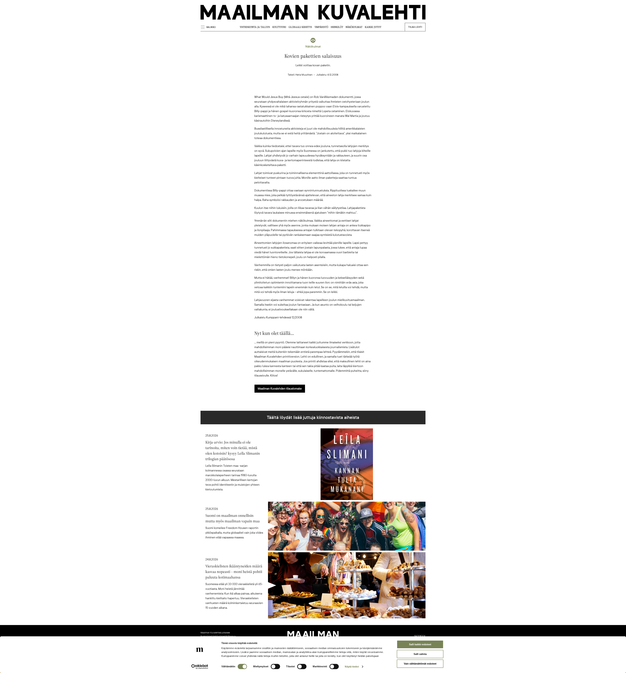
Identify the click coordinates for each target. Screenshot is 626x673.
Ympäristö (321, 27)
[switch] (275, 666)
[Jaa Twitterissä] (297, 89)
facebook (419, 635)
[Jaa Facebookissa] (318, 89)
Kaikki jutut (373, 27)
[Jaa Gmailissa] (308, 89)
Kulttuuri (279, 27)
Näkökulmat (354, 27)
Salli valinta (420, 654)
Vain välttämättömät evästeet (420, 663)
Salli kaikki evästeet (420, 644)
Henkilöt (337, 27)
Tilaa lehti (415, 27)
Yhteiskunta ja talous (255, 27)
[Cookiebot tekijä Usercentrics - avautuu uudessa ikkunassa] (200, 666)
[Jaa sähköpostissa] (329, 89)
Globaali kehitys (300, 27)
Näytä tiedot (352, 666)
